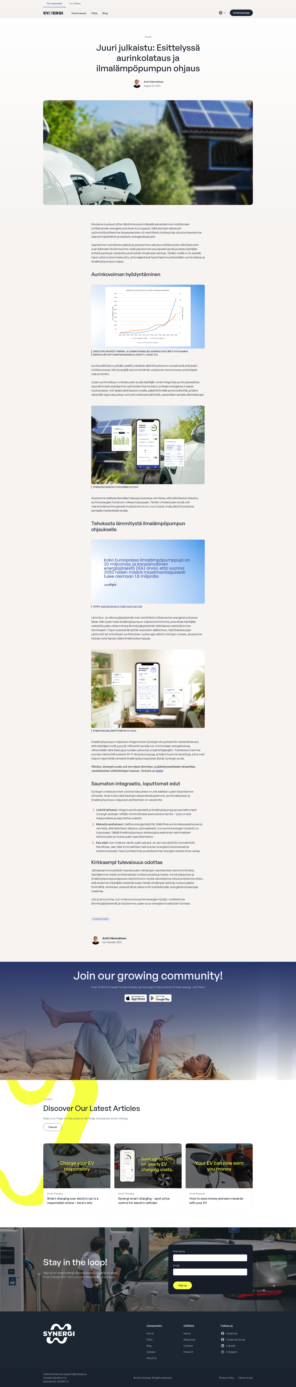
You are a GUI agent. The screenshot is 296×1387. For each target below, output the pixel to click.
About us (151, 1358)
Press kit (188, 1351)
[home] (53, 13)
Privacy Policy (226, 1377)
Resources (189, 1339)
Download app (241, 12)
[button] (221, 12)
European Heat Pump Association (121, 606)
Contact (188, 1345)
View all (52, 1127)
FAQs (149, 1339)
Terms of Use (245, 1377)
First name (179, 1251)
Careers (151, 1351)
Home (150, 1333)
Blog (149, 1345)
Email (176, 1265)
